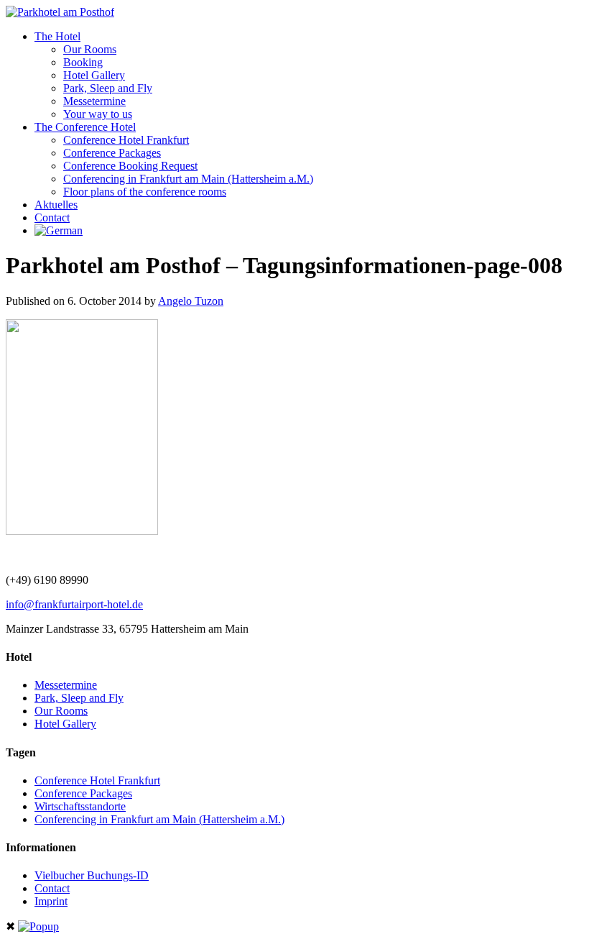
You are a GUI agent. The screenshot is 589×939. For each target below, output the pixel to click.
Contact (52, 217)
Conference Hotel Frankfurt (126, 140)
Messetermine (94, 101)
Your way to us (97, 114)
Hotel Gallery (94, 75)
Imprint (51, 901)
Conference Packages (112, 153)
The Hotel (57, 36)
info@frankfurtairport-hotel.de (74, 604)
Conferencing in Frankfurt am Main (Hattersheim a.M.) (188, 179)
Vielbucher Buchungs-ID (91, 875)
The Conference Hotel (85, 127)
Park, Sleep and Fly (107, 88)
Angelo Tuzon (190, 301)
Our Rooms (89, 49)
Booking (83, 62)
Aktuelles (56, 204)
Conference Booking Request (130, 166)
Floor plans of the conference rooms (144, 191)
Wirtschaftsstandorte (80, 806)
